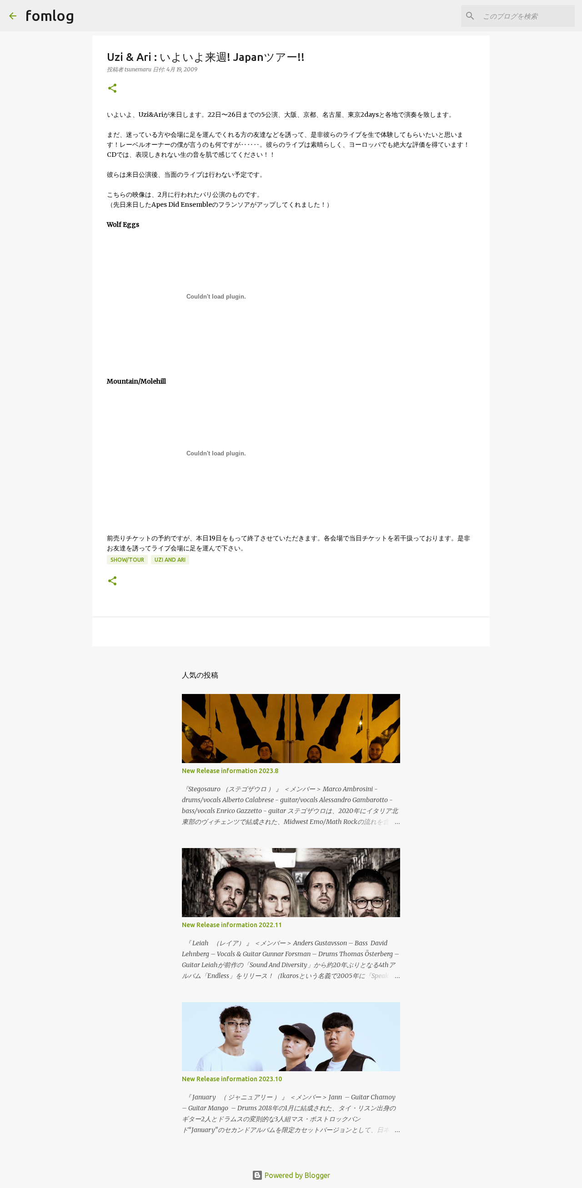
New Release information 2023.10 (232, 1079)
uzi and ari (170, 560)
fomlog (49, 15)
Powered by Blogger (296, 1175)
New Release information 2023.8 (230, 770)
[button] (112, 89)
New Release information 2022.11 (232, 924)
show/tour (127, 560)
